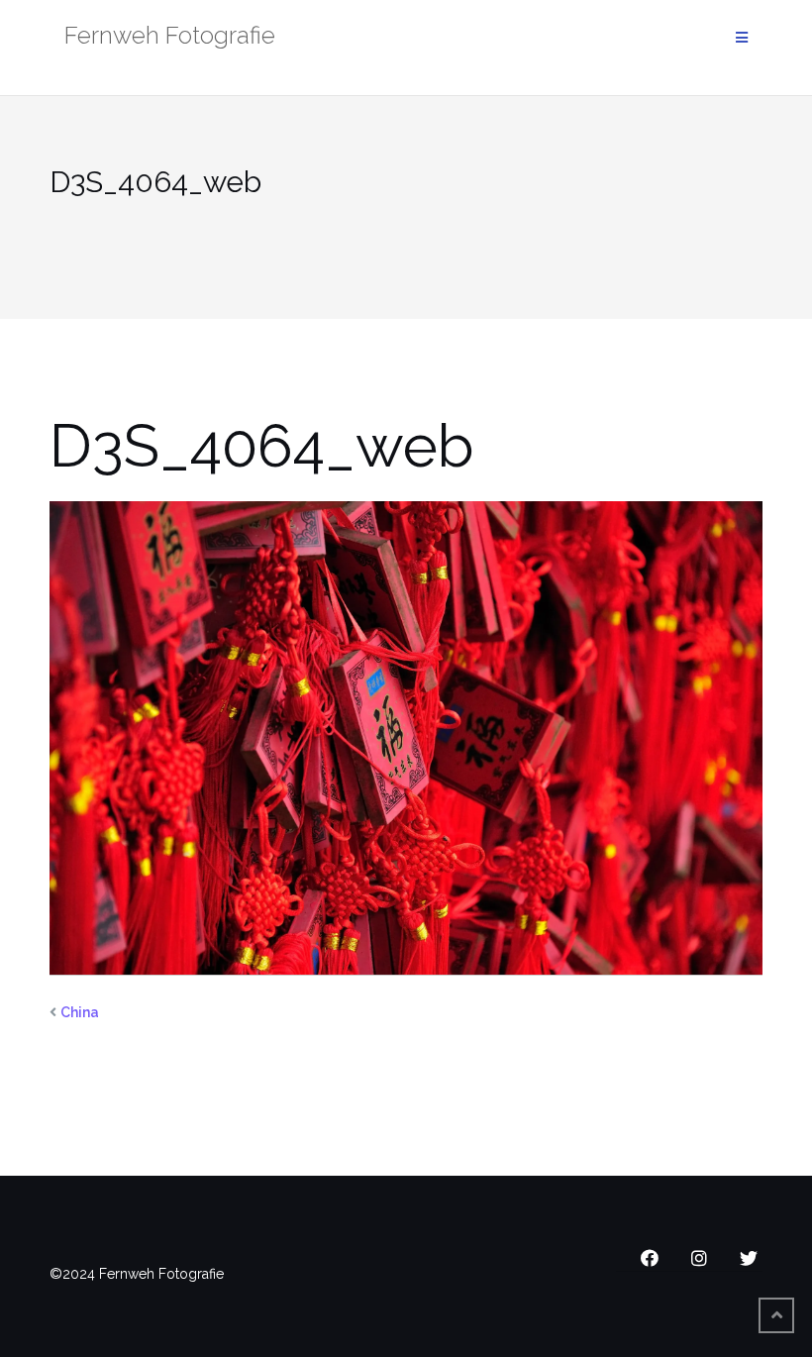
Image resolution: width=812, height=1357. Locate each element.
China (79, 1012)
